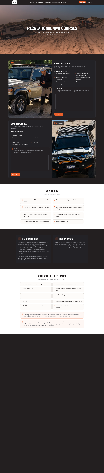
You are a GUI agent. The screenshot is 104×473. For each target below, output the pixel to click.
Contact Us (63, 2)
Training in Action (39, 2)
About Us (32, 2)
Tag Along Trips (56, 2)
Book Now (82, 2)
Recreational (48, 2)
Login (89, 2)
